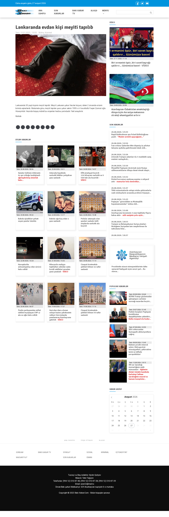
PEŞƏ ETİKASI (87, 440)
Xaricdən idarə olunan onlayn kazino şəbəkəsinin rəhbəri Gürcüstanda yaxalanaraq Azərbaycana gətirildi (60, 315)
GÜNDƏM (19, 452)
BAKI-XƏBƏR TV (78, 12)
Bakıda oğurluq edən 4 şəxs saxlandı (59, 219)
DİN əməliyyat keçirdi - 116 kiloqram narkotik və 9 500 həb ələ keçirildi (92, 176)
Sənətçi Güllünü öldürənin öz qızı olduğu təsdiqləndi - (29, 176)
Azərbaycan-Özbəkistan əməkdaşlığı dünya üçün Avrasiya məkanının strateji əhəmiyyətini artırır (130, 112)
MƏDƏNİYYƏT (21, 457)
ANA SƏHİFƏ (42, 12)
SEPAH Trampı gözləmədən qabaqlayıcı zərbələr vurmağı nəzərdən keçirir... (140, 298)
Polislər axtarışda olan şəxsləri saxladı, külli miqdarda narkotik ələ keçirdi (90, 222)
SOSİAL (90, 452)
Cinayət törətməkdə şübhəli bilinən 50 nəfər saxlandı (91, 312)
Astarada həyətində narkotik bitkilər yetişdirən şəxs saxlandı (60, 175)
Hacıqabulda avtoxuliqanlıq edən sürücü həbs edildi (29, 266)
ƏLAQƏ (94, 10)
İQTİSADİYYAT (121, 452)
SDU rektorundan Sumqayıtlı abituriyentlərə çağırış (140, 331)
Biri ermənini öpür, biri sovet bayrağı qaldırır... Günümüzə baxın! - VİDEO (130, 64)
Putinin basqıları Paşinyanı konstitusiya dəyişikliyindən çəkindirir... (140, 315)
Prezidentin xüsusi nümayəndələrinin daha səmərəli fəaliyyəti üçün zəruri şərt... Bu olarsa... (129, 269)
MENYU (105, 10)
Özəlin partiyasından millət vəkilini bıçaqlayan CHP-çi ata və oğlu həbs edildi (29, 312)
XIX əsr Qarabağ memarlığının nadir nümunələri (139, 372)
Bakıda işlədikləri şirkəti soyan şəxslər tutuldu (28, 219)
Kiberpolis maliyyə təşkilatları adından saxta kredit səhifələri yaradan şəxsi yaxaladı (59, 268)
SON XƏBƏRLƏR (59, 12)
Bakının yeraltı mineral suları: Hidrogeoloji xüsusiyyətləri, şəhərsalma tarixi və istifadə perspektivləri (140, 350)
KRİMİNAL (105, 452)
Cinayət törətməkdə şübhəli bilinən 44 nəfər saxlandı (91, 266)
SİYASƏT (66, 452)
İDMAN (89, 457)
